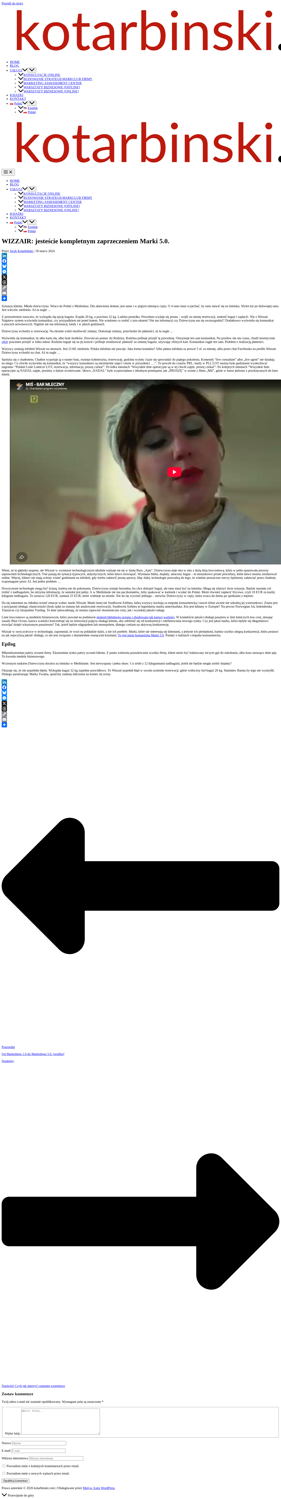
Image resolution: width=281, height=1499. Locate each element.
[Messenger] (140, 271)
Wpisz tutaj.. (13, 1433)
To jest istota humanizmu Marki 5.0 (141, 635)
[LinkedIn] (140, 255)
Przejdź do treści (12, 3)
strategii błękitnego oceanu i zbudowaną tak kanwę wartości (135, 617)
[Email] (140, 293)
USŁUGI (16, 70)
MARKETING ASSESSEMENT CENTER (52, 83)
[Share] (140, 298)
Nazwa (6, 1443)
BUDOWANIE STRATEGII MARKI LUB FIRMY (57, 79)
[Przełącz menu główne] (8, 172)
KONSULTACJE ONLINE (41, 75)
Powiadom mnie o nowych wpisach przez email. (38, 1473)
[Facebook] (140, 261)
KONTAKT (18, 98)
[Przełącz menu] (32, 70)
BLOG (14, 65)
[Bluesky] (140, 266)
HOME (15, 62)
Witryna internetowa (15, 1458)
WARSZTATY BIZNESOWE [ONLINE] (51, 91)
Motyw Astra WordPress (99, 1488)
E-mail (6, 1450)
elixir (5, 342)
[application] (25, 70)
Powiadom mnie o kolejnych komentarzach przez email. (43, 1466)
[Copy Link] (140, 287)
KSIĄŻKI (16, 95)
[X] (140, 277)
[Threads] (140, 282)
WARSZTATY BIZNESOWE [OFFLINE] (51, 87)
